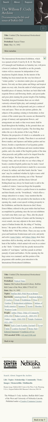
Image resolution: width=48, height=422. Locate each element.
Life (5, 379)
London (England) (19, 328)
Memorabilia (16, 382)
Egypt (40, 325)
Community (31, 379)
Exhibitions (26, 300)
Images (7, 382)
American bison (20, 296)
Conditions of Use (27, 331)
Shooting (38, 306)
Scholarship (20, 379)
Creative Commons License (31, 401)
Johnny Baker (30, 237)
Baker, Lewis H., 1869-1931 (26, 315)
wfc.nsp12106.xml (28, 335)
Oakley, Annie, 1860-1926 (15, 319)
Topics (11, 379)
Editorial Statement (11, 331)
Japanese (21, 306)
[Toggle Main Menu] (43, 28)
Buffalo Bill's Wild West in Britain (24, 293)
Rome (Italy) (33, 328)
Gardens (8, 303)
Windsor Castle (11, 309)
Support (28, 2)
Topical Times (19, 280)
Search (6, 2)
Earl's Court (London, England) (23, 325)
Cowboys (9, 300)
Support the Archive (24, 375)
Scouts (30, 306)
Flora (35, 300)
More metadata (10, 51)
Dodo (17, 300)
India (7, 328)
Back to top (8, 341)
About (17, 2)
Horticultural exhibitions (23, 303)
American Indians (36, 296)
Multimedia (27, 382)
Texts (39, 379)
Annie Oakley (15, 237)
